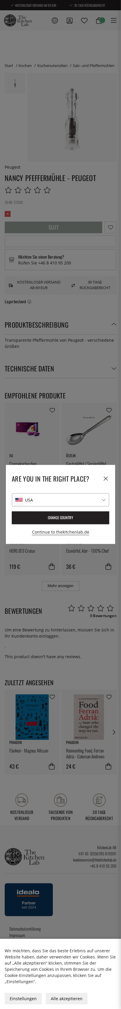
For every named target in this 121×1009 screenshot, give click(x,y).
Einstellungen (23, 998)
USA (29, 500)
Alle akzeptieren (67, 998)
